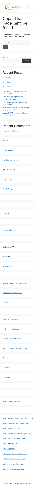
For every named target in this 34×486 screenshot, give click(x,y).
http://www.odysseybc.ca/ (12, 293)
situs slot (6, 213)
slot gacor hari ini (9, 230)
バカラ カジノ (7, 179)
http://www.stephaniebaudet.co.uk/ (16, 423)
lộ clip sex (6, 367)
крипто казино (8, 150)
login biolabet (8, 302)
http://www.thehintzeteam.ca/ (14, 459)
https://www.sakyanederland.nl (14, 439)
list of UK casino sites (10, 319)
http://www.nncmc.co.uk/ (12, 401)
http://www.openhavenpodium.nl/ (15, 283)
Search (5, 57)
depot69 (6, 141)
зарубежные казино (10, 160)
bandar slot (7, 87)
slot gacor (6, 77)
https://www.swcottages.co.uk (14, 469)
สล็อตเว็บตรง (7, 82)
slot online (6, 377)
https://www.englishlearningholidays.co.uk (18, 418)
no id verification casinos (12, 339)
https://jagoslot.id (9, 449)
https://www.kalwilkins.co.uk (13, 464)
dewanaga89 (7, 266)
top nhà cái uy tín (9, 170)
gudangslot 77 (8, 247)
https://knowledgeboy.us (12, 428)
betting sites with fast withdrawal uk (16, 348)
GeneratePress (26, 483)
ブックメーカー (8, 189)
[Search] (5, 47)
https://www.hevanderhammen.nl (15, 454)
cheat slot (6, 257)
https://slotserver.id (10, 444)
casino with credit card (11, 329)
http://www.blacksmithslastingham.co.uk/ (18, 434)
